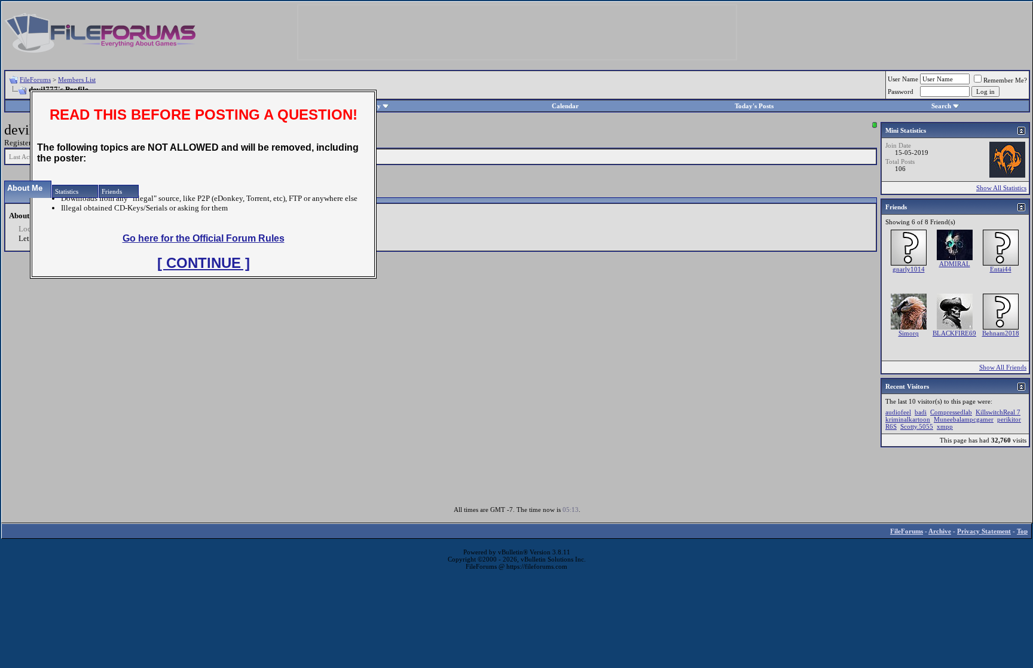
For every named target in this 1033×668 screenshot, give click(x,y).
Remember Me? (1005, 80)
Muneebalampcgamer (964, 419)
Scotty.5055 (916, 426)
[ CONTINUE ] (203, 263)
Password (900, 91)
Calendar (565, 105)
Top (1022, 531)
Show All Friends (1002, 367)
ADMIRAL (954, 263)
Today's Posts (754, 105)
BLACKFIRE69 (954, 333)
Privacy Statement (984, 531)
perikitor (1009, 419)
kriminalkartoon (907, 419)
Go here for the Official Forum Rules (204, 238)
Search (941, 105)
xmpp (945, 426)
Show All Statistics (1001, 187)
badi (921, 412)
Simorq (908, 333)
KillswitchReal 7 (998, 412)
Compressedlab (951, 412)
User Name (903, 79)
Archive (939, 531)
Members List (77, 79)
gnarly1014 (909, 269)
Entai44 (1000, 269)
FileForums (35, 79)
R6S (891, 426)
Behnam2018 (1000, 333)
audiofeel (898, 412)
